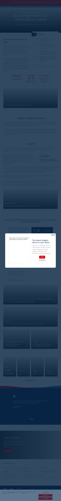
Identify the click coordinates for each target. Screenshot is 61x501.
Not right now (42, 260)
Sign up (42, 257)
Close (52, 235)
